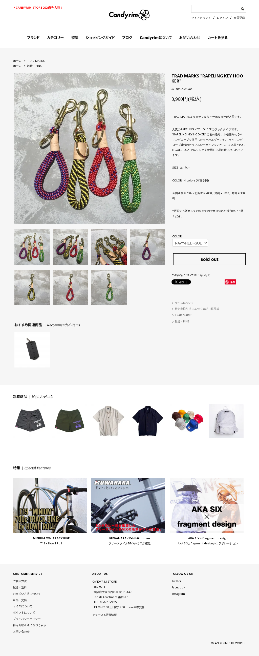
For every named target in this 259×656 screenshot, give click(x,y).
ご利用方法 (20, 581)
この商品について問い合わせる (190, 275)
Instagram (178, 594)
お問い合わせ (21, 631)
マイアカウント (201, 17)
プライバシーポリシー (27, 619)
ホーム (17, 61)
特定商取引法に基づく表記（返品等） (198, 309)
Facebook (178, 587)
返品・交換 (20, 600)
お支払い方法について (27, 594)
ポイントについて (24, 612)
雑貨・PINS (34, 66)
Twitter (176, 581)
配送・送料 (20, 587)
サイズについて (184, 302)
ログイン (222, 17)
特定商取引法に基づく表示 (29, 625)
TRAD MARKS (36, 61)
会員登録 (239, 17)
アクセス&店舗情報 (104, 615)
